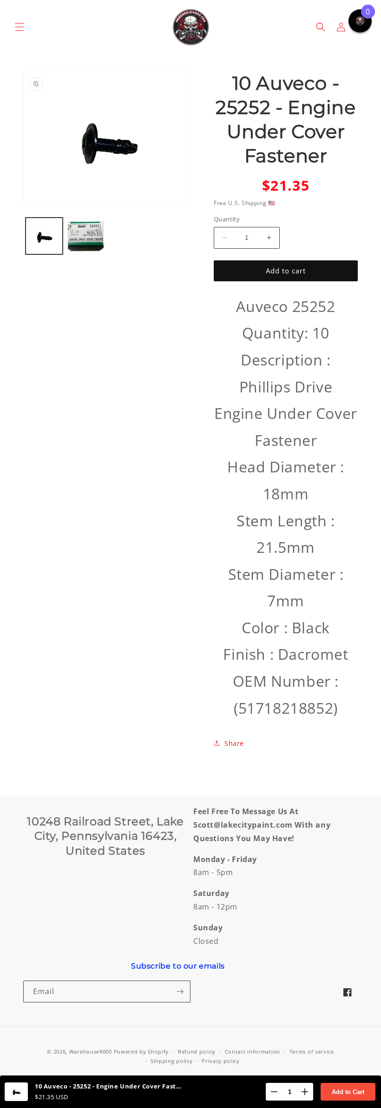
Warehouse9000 (90, 1051)
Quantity (227, 219)
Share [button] (234, 743)
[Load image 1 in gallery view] (44, 236)
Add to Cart (348, 1091)
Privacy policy (221, 1060)
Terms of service (311, 1051)
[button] (19, 27)
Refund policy (197, 1051)
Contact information (252, 1051)
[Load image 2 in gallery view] (86, 236)
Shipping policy (172, 1060)
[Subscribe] (180, 991)
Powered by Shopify (141, 1051)
